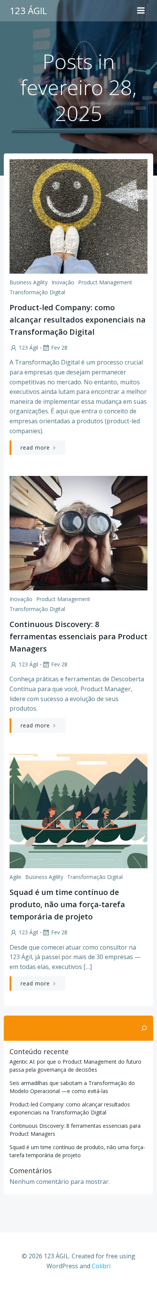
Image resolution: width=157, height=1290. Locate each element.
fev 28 (59, 347)
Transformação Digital (37, 292)
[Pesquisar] (144, 1028)
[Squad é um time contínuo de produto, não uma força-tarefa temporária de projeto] (78, 810)
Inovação (62, 282)
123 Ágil (28, 347)
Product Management (105, 282)
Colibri (101, 1266)
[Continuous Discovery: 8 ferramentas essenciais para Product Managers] (78, 532)
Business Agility (29, 282)
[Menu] (141, 10)
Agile (15, 876)
